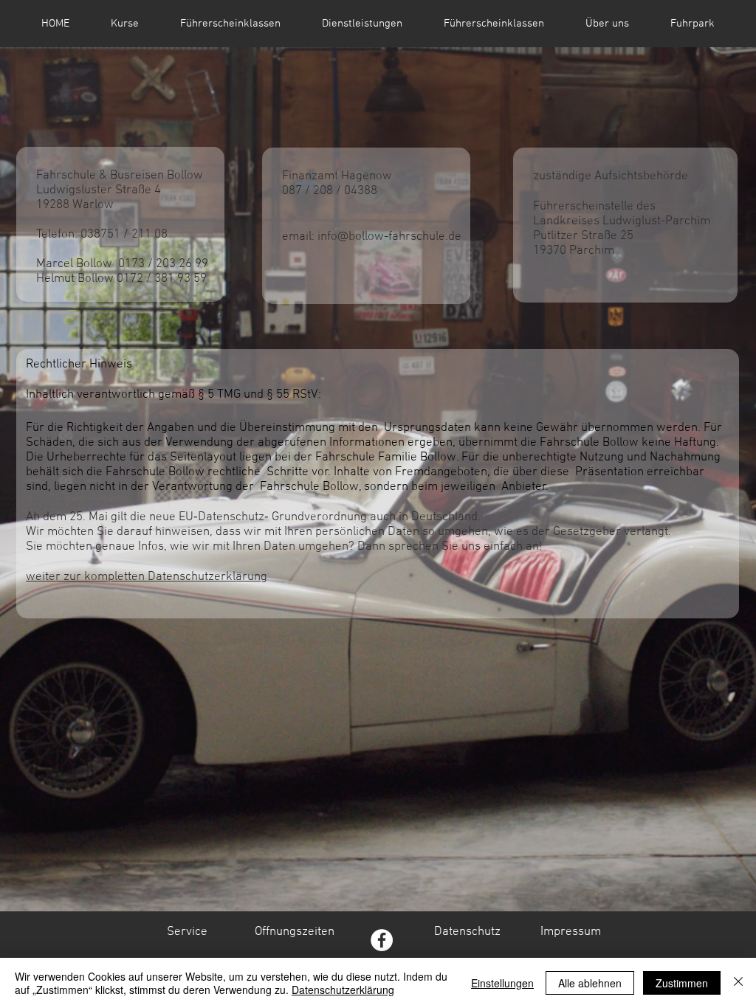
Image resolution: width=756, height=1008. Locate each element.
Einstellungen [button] (502, 983)
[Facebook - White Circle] (382, 940)
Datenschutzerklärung (343, 989)
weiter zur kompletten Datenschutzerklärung (146, 577)
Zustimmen (682, 983)
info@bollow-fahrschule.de (389, 236)
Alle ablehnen (590, 983)
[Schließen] (738, 983)
